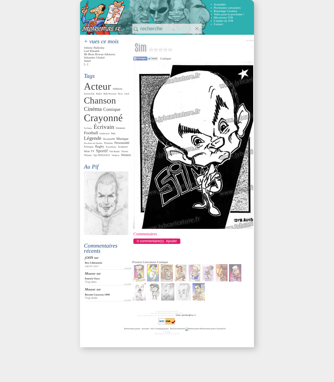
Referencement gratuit (132, 329)
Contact (218, 24)
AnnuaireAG (221, 329)
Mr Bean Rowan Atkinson (99, 54)
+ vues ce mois (101, 41)
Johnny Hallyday (94, 47)
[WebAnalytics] (116, 329)
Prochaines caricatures (227, 7)
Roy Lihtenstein (93, 262)
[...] (86, 64)
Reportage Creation (225, 11)
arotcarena (145, 329)
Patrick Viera (92, 278)
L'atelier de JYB (223, 20)
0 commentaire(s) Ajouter (157, 241)
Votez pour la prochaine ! (229, 14)
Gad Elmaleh (92, 51)
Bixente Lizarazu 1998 (97, 294)
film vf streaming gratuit (160, 329)
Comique (165, 58)
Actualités (220, 4)
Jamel (87, 60)
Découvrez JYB (223, 17)
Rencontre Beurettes (177, 329)
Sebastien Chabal (94, 57)
